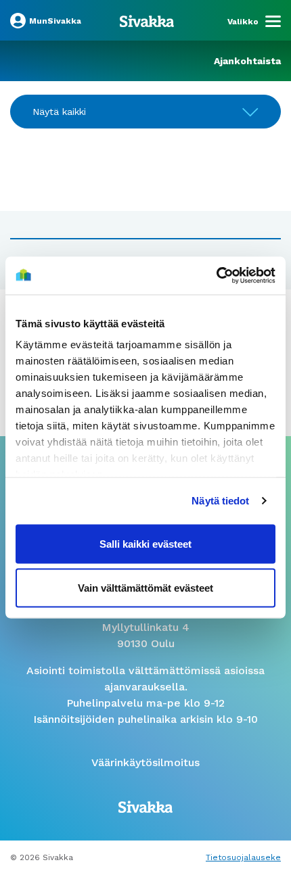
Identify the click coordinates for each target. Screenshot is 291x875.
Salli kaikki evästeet (145, 543)
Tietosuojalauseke (243, 857)
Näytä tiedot (220, 500)
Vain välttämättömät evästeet (145, 588)
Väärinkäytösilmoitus (145, 762)
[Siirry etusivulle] (147, 20)
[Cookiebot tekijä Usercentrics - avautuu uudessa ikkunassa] (216, 276)
